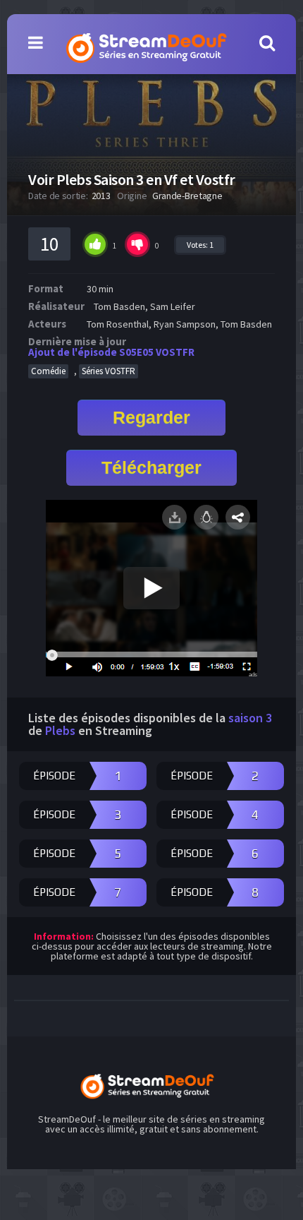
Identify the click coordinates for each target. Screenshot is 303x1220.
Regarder (151, 417)
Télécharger (151, 467)
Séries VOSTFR (108, 371)
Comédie (48, 371)
